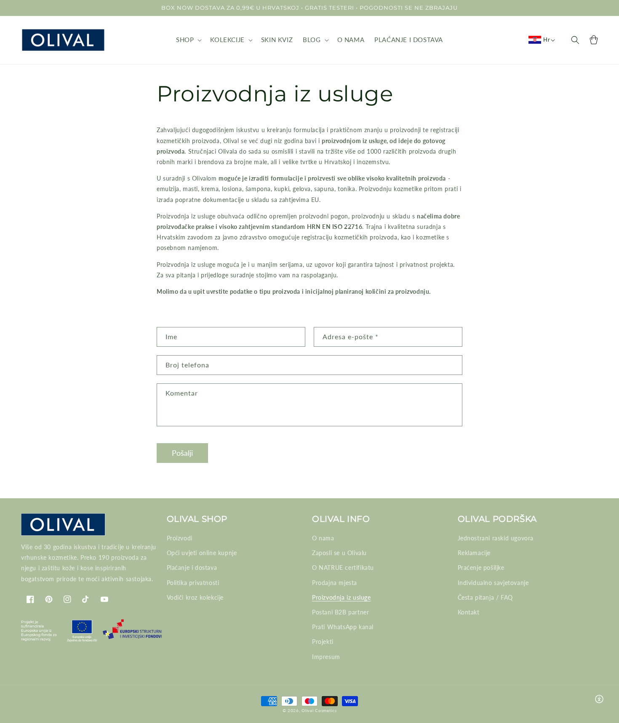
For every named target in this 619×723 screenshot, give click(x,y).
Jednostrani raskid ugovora (496, 538)
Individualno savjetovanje (493, 582)
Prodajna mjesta (334, 582)
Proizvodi (179, 538)
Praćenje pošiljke (481, 567)
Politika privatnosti (193, 582)
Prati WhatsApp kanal (343, 626)
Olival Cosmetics (318, 710)
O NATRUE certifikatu (343, 567)
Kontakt (469, 612)
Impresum (326, 656)
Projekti (323, 641)
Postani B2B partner (340, 612)
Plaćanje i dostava (192, 567)
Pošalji (182, 452)
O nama (323, 538)
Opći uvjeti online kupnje (202, 552)
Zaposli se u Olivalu (339, 552)
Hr (546, 39)
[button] (188, 40)
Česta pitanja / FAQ (485, 597)
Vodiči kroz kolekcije (195, 597)
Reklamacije (474, 552)
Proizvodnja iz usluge (341, 597)
